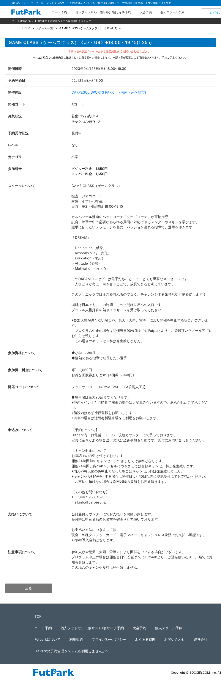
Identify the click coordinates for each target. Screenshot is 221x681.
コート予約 (59, 12)
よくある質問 (145, 639)
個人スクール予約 (172, 12)
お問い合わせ (174, 639)
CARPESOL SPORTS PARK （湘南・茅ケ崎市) (108, 92)
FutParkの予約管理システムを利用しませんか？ (63, 21)
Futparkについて (48, 639)
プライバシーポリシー (109, 639)
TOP (38, 616)
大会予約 (146, 12)
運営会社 (200, 639)
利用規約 (76, 639)
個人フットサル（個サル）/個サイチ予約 (103, 12)
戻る (28, 588)
